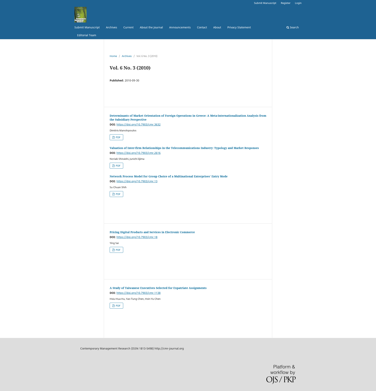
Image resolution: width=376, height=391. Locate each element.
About (217, 27)
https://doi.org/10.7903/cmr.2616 (139, 153)
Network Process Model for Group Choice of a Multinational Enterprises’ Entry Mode (169, 176)
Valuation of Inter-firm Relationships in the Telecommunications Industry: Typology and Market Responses (184, 148)
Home (113, 56)
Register (285, 3)
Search (294, 27)
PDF (117, 137)
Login (298, 3)
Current (128, 27)
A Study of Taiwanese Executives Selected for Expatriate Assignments (158, 288)
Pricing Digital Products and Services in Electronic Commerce (152, 232)
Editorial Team (86, 35)
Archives (111, 27)
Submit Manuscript (87, 27)
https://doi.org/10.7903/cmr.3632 (139, 124)
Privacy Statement (239, 27)
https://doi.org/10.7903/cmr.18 (137, 237)
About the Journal (151, 27)
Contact (202, 27)
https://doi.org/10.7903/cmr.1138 (139, 293)
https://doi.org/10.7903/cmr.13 (137, 181)
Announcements (180, 27)
